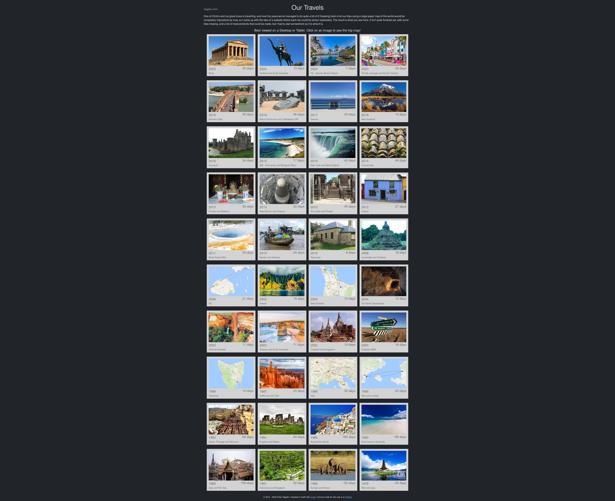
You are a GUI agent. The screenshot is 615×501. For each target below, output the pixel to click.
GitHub (348, 496)
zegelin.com (210, 9)
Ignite (313, 496)
